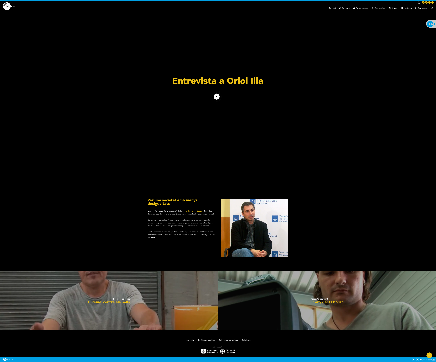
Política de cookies (206, 340)
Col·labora (246, 340)
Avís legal (190, 340)
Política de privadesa (228, 340)
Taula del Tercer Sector (192, 211)
